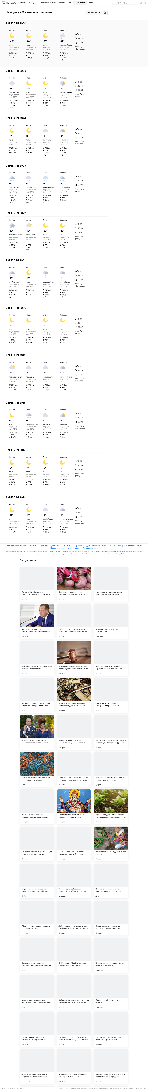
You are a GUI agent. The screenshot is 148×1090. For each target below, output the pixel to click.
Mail (3, 1088)
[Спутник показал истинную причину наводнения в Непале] (37, 881)
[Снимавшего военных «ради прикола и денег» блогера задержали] (74, 844)
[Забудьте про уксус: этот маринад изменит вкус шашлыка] (37, 658)
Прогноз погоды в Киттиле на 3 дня (21, 546)
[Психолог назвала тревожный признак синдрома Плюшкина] (74, 695)
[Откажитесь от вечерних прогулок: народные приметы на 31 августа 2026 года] (37, 955)
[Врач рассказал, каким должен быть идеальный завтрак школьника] (74, 1066)
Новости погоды (57, 548)
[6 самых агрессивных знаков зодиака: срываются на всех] (37, 1066)
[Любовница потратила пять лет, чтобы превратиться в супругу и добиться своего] (74, 918)
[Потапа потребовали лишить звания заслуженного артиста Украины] (37, 732)
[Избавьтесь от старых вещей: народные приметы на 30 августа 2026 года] (74, 621)
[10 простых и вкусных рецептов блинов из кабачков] (111, 955)
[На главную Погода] (10, 3)
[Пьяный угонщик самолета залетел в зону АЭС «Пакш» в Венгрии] (74, 732)
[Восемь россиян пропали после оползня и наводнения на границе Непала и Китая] (37, 695)
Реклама (19, 1088)
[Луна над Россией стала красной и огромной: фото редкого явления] (111, 1066)
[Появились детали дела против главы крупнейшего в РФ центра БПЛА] (74, 658)
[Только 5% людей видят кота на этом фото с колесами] (37, 769)
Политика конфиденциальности (76, 1088)
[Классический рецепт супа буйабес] (111, 992)
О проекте (60, 1088)
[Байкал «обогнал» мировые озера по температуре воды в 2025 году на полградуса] (74, 992)
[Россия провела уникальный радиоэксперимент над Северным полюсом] (111, 1029)
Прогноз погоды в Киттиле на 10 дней (126, 546)
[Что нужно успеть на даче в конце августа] (111, 844)
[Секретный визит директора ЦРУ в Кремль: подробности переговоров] (37, 844)
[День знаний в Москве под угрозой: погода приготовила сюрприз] (111, 658)
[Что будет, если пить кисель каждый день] (111, 621)
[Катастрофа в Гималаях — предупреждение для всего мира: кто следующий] (37, 584)
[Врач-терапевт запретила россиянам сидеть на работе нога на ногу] (37, 992)
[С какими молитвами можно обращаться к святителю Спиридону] (74, 806)
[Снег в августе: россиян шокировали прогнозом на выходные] (111, 695)
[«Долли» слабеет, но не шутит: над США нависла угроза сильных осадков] (74, 1029)
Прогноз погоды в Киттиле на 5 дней (55, 546)
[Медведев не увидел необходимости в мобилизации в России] (37, 621)
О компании (11, 1088)
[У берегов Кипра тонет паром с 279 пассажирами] (37, 918)
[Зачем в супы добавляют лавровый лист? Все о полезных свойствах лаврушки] (74, 881)
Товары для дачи (90, 548)
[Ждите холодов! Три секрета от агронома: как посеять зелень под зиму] (111, 806)
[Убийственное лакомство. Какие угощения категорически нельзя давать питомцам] (74, 769)
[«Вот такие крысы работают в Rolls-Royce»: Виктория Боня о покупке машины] (111, 584)
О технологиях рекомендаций (98, 1088)
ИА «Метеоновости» (139, 1088)
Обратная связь (115, 1088)
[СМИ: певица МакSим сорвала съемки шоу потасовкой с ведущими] (74, 955)
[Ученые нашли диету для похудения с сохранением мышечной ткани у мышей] (37, 1029)
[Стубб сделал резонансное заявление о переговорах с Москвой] (111, 918)
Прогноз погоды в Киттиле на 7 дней (90, 546)
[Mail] (3, 3)
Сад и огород (73, 548)
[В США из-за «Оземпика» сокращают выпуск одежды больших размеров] (37, 806)
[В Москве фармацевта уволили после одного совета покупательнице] (111, 769)
